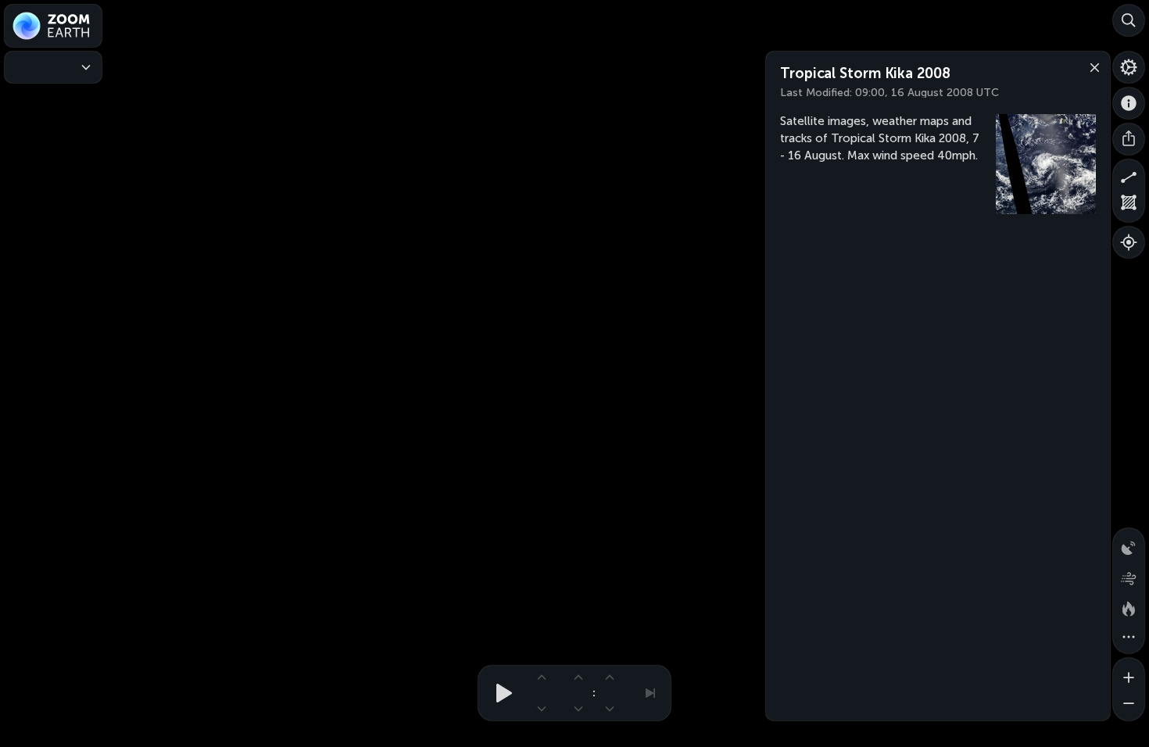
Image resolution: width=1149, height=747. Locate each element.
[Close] (1091, 66)
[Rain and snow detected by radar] (1128, 543)
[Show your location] (1128, 242)
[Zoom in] (1128, 673)
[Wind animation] (1128, 575)
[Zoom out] (1128, 704)
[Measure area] (1128, 206)
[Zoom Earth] (53, 26)
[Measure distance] (1128, 175)
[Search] (1128, 20)
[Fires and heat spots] (1128, 606)
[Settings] (1128, 67)
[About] (1128, 103)
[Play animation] (499, 693)
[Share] (1128, 139)
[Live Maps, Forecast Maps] (53, 67)
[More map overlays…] (1128, 637)
